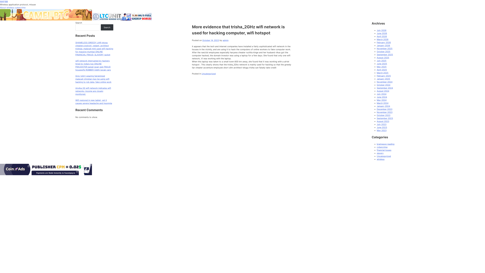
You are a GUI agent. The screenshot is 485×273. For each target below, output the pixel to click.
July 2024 (381, 94)
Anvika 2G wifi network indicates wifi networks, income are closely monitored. (93, 91)
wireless (380, 159)
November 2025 (384, 48)
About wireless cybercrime (13, 7)
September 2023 (385, 118)
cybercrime (382, 147)
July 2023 (381, 124)
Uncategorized (209, 73)
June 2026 (382, 33)
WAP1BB (4, 1)
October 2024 (383, 85)
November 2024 (384, 82)
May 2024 (381, 100)
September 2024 (385, 88)
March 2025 (382, 73)
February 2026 (384, 42)
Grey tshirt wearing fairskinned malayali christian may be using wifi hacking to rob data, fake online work (93, 79)
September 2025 (385, 54)
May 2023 (381, 130)
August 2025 (383, 57)
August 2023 (383, 121)
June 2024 (382, 97)
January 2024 (383, 106)
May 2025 (381, 66)
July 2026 (381, 30)
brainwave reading (385, 144)
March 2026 (382, 39)
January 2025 (383, 79)
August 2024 (383, 91)
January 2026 (383, 45)
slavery (380, 153)
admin (225, 40)
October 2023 (383, 115)
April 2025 (382, 70)
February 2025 (384, 76)
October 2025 (383, 51)
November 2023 (384, 112)
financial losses (384, 150)
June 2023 (382, 127)
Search (78, 22)
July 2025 (381, 60)
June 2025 (382, 63)
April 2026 (382, 36)
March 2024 (382, 103)
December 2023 (384, 109)
